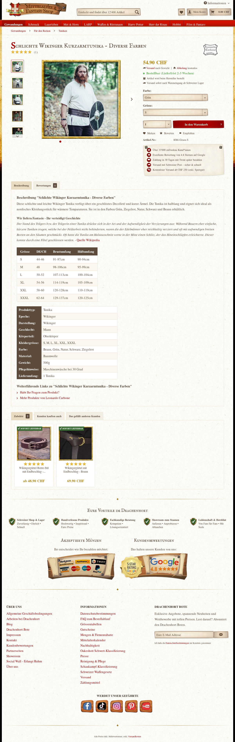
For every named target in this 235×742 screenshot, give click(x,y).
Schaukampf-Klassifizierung (98, 666)
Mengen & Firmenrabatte (96, 635)
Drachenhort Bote (18, 629)
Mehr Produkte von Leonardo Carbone (44, 398)
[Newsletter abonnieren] (221, 634)
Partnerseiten (15, 651)
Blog (9, 624)
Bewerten (169, 133)
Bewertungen (46, 185)
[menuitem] (108, 12)
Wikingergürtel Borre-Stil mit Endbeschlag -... (34, 469)
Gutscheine (87, 629)
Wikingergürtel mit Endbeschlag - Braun (76, 469)
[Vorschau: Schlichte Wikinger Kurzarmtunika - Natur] (17, 66)
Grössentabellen (91, 624)
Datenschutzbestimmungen (98, 613)
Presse (84, 656)
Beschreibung (21, 185)
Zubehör (21, 416)
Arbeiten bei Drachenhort (23, 619)
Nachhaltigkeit (90, 645)
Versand (150, 68)
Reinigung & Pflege (93, 661)
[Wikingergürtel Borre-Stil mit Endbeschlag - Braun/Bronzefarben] (34, 443)
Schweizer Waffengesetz (96, 672)
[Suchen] (136, 12)
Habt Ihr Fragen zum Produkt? (39, 392)
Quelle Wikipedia (88, 240)
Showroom (13, 656)
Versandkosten (134, 736)
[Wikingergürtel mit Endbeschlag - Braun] (76, 443)
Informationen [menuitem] (217, 3)
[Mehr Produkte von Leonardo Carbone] (210, 49)
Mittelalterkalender (93, 640)
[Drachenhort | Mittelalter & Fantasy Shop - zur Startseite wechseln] (36, 9)
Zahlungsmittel (90, 682)
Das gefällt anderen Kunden (84, 416)
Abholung (182, 68)
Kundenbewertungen (19, 645)
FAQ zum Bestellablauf (95, 619)
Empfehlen (188, 133)
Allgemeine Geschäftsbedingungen (29, 613)
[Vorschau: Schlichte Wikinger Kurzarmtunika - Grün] (17, 115)
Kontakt (11, 640)
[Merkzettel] (181, 12)
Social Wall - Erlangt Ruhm (24, 661)
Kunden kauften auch (49, 416)
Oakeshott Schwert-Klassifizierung (102, 651)
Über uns (12, 666)
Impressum (13, 635)
